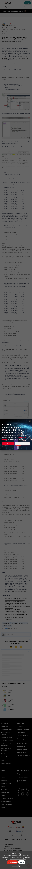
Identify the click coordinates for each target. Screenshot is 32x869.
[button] (16, 866)
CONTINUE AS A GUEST (22, 443)
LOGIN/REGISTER (8, 443)
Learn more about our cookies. (18, 859)
